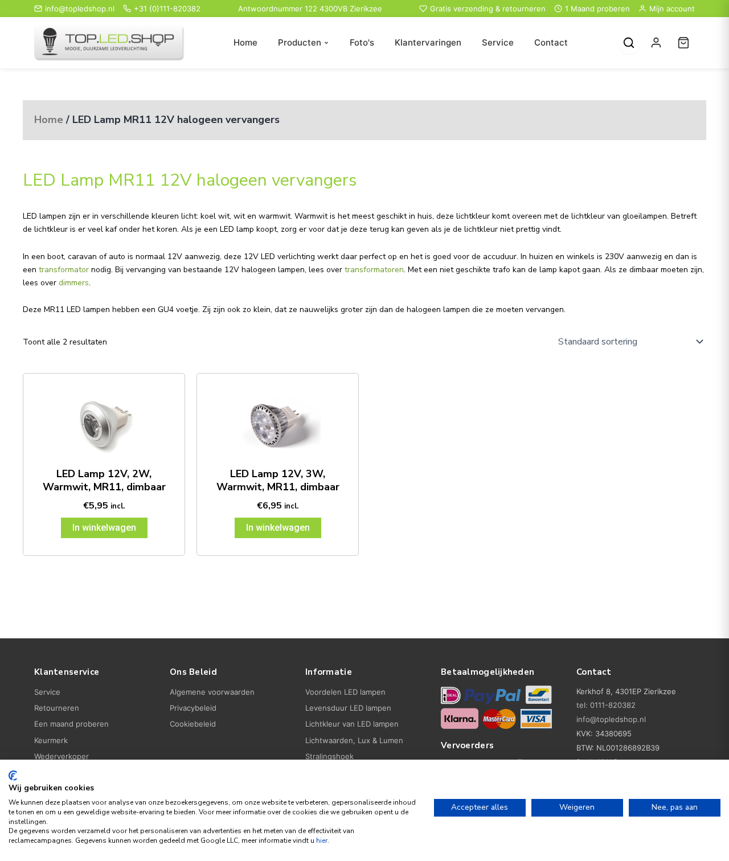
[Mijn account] (656, 42)
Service (498, 42)
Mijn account (672, 8)
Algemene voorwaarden (212, 691)
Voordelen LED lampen (345, 691)
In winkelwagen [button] (104, 527)
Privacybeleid (193, 707)
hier (321, 840)
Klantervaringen (428, 42)
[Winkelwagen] (683, 42)
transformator (64, 269)
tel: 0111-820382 (606, 705)
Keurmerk (51, 740)
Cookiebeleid (193, 723)
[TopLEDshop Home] (109, 43)
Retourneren (56, 707)
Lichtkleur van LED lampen (352, 723)
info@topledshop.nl (79, 8)
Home (245, 42)
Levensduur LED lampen (348, 707)
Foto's (362, 42)
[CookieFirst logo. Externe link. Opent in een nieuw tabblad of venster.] (13, 775)
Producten (299, 42)
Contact (551, 42)
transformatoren (374, 269)
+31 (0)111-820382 (167, 8)
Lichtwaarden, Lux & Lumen (354, 740)
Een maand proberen (71, 723)
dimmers (74, 282)
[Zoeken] (628, 42)
